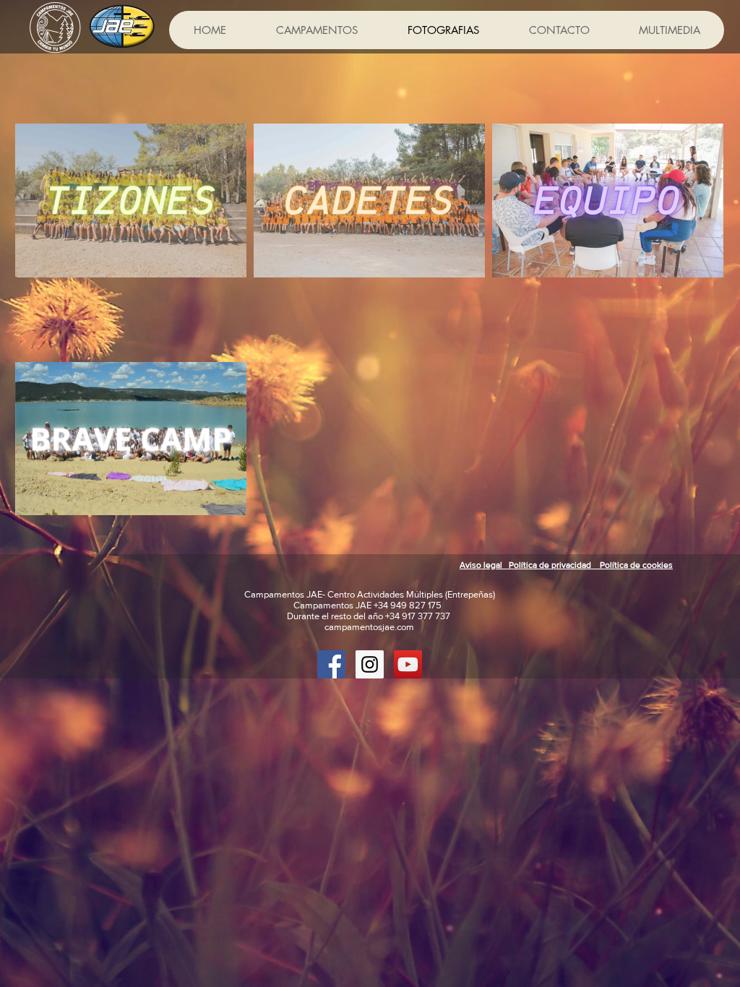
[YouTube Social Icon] (408, 664)
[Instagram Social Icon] (370, 664)
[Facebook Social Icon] (331, 664)
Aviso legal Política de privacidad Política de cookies (566, 565)
